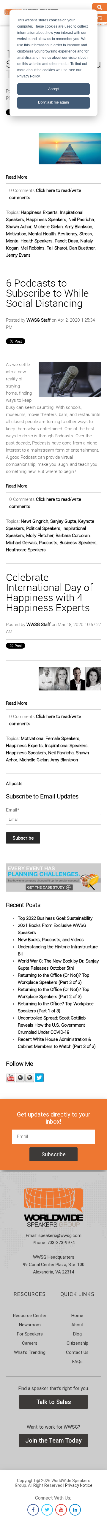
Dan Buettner (82, 248)
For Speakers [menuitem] (30, 1334)
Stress (85, 233)
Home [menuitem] (77, 1315)
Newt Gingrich (34, 521)
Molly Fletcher (40, 535)
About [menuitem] (77, 1324)
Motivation (16, 233)
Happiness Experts (39, 212)
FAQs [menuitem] (77, 1361)
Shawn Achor (19, 226)
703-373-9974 (60, 1242)
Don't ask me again (53, 102)
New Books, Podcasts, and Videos (51, 939)
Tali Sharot (57, 248)
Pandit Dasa (66, 241)
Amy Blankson (78, 226)
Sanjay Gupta (63, 521)
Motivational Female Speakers (50, 738)
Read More (16, 177)
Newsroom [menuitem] (30, 1324)
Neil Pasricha (81, 219)
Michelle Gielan (48, 226)
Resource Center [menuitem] (29, 1315)
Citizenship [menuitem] (77, 1343)
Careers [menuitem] (29, 1343)
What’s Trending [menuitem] (29, 1352)
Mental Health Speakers (29, 241)
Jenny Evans (18, 255)
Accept (53, 89)
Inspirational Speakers (66, 745)
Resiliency (67, 233)
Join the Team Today (53, 1440)
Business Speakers (78, 542)
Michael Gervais (21, 542)
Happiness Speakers (46, 219)
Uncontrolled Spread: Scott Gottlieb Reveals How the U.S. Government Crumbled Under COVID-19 (52, 1025)
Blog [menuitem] (77, 1334)
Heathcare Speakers (26, 549)
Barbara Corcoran (73, 535)
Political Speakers (43, 528)
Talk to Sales (53, 1402)
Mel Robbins (33, 248)
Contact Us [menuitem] (77, 1352)
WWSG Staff (38, 320)
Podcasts (48, 542)
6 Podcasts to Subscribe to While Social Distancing (47, 293)
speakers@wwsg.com (59, 1235)
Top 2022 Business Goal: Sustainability (55, 918)
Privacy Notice (78, 1485)
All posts (14, 783)
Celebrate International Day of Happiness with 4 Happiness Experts (49, 592)
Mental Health (42, 233)
